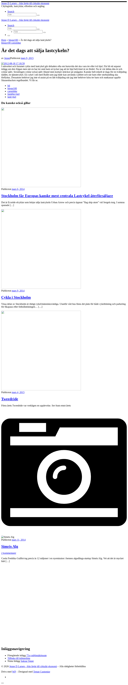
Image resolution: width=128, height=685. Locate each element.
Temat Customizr (41, 671)
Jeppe (7, 58)
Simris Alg (9, 546)
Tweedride (9, 399)
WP (14, 671)
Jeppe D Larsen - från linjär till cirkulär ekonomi (33, 666)
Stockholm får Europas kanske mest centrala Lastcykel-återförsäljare (57, 196)
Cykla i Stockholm (16, 297)
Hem (3, 40)
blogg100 (13, 40)
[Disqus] (64, 604)
